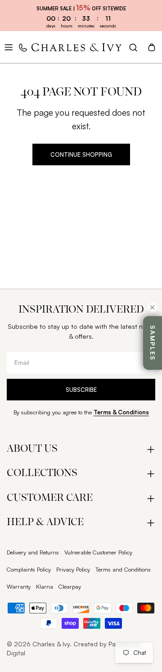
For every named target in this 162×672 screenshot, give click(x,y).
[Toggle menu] (8, 47)
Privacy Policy (73, 569)
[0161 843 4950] (23, 47)
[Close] (152, 307)
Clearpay (69, 586)
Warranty (19, 586)
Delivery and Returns (33, 552)
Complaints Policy (29, 569)
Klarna (44, 586)
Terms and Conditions (123, 569)
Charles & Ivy (51, 644)
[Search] (133, 47)
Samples (153, 343)
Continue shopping (81, 154)
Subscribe (81, 389)
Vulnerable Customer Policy (98, 552)
